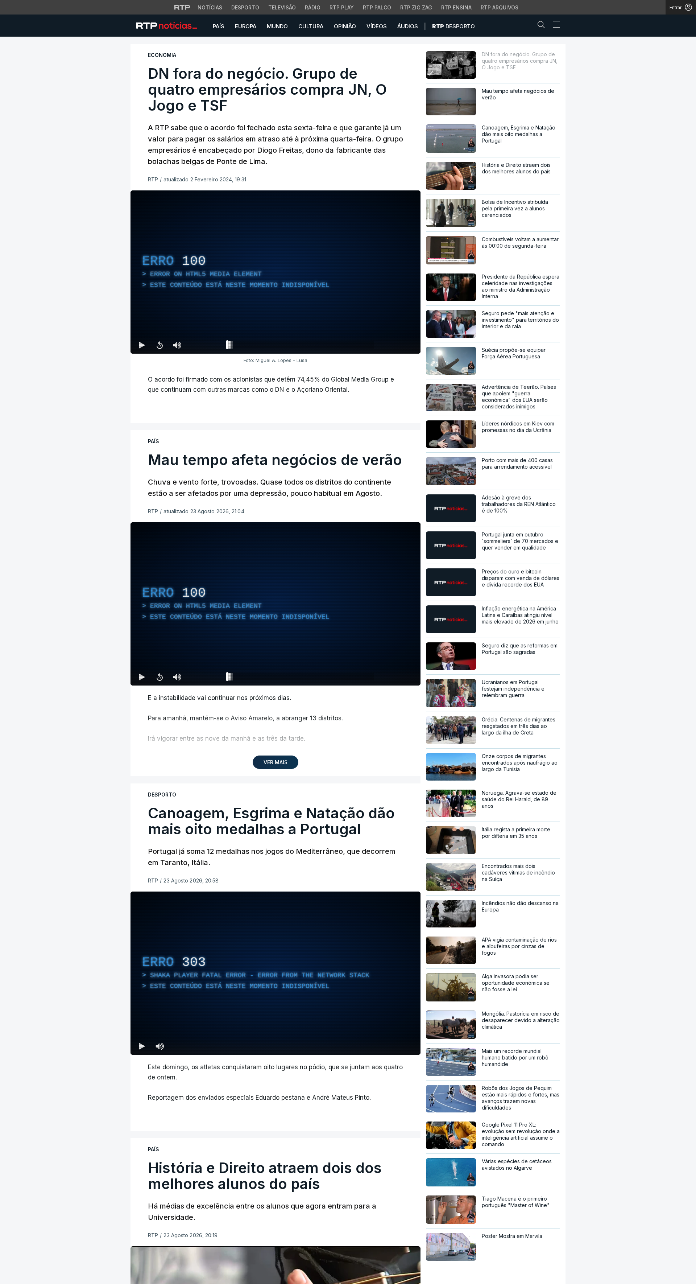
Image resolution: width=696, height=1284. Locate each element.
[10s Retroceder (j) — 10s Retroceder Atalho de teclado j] (159, 345)
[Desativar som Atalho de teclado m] (177, 345)
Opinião (345, 26)
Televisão (282, 7)
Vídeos (376, 26)
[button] (543, 26)
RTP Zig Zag (416, 7)
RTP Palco (377, 7)
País (218, 26)
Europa (245, 26)
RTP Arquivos (499, 7)
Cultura (310, 26)
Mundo (277, 26)
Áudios (407, 26)
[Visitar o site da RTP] (182, 7)
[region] (275, 272)
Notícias (210, 7)
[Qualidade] (391, 345)
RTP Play (342, 7)
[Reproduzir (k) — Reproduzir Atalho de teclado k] (142, 345)
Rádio (312, 7)
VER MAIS (275, 762)
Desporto (245, 7)
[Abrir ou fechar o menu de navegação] (554, 25)
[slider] (301, 346)
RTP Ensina (456, 7)
